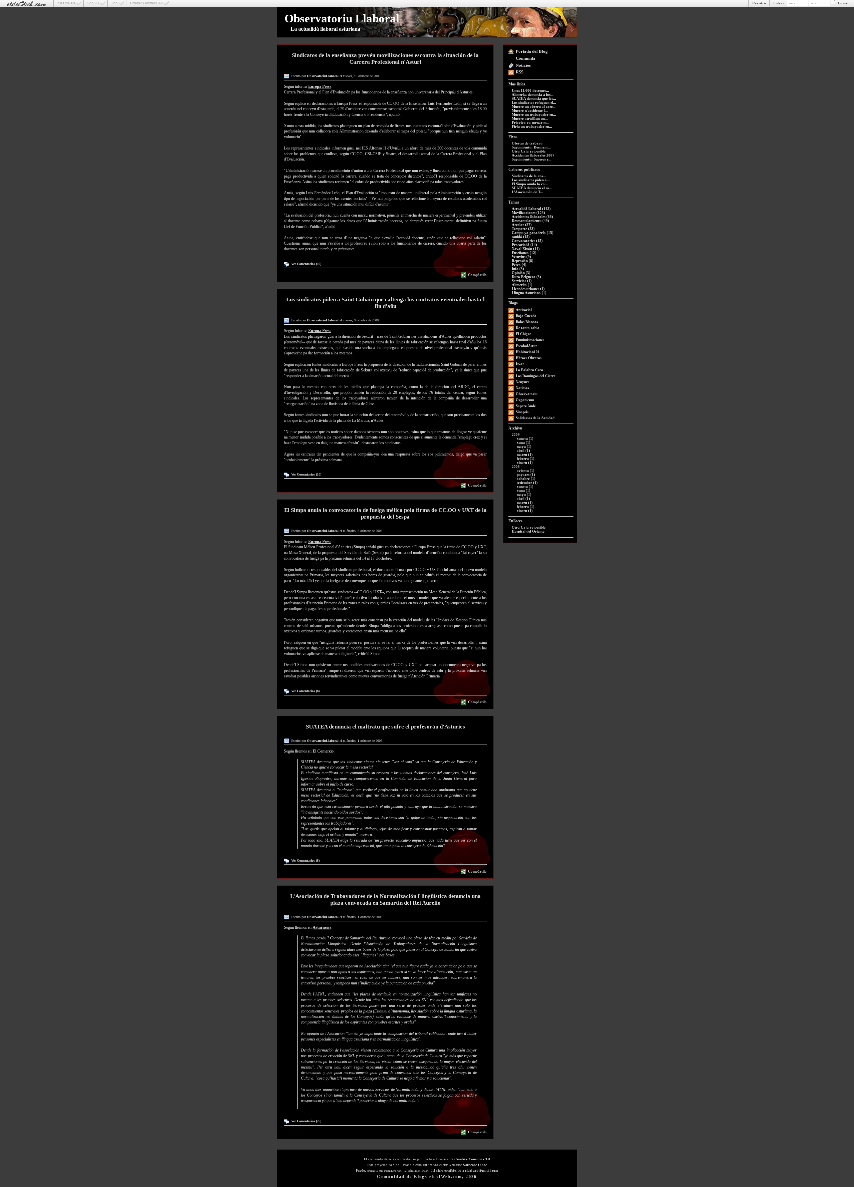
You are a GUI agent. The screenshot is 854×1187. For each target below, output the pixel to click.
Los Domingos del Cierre (535, 376)
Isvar (520, 364)
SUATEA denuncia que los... (534, 98)
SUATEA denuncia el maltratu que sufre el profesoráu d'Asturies (385, 726)
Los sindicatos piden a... (531, 180)
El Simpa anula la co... (530, 184)
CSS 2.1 (93, 3)
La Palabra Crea (529, 370)
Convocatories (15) (527, 241)
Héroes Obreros (528, 358)
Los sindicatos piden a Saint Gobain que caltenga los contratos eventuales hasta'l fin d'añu (385, 302)
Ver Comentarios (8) (305, 691)
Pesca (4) (519, 265)
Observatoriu (526, 394)
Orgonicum (525, 400)
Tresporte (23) (523, 229)
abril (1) (523, 451)
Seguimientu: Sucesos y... (531, 159)
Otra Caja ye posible (528, 151)
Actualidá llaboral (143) (531, 209)
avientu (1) (525, 471)
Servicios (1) (522, 281)
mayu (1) (524, 446)
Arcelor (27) (522, 225)
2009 (516, 434)
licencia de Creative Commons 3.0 (463, 1159)
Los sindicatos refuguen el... (534, 102)
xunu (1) (523, 442)
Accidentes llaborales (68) (532, 217)
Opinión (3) (521, 273)
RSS (114, 3)
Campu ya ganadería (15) (532, 233)
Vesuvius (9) (521, 257)
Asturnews (322, 927)
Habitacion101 (528, 352)
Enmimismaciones (530, 340)
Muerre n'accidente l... (530, 110)
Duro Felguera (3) (526, 277)
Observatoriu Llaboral (342, 18)
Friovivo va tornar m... (530, 122)
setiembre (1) (527, 483)
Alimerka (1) (522, 285)
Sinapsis (522, 412)
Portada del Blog (532, 51)
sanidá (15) (521, 237)
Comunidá (525, 58)
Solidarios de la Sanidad (535, 418)
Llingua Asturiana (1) (529, 293)
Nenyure (522, 382)
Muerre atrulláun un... (530, 118)
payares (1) (526, 475)
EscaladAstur (526, 346)
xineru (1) (525, 463)
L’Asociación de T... (527, 192)
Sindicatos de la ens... (529, 176)
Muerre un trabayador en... (534, 114)
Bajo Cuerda (526, 316)
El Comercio (323, 751)
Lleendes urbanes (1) (528, 289)
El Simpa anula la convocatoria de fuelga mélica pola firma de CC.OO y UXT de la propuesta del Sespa (385, 513)
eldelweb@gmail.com (481, 1170)
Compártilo (477, 275)
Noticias (522, 388)
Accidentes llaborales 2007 (533, 155)
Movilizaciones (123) (528, 213)
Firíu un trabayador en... (532, 126)
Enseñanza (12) (524, 253)
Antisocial (524, 310)
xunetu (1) (525, 438)
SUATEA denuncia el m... (532, 188)
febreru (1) (525, 459)
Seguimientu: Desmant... (531, 147)
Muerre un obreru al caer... (533, 106)
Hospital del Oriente (528, 531)
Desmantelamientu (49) (530, 221)
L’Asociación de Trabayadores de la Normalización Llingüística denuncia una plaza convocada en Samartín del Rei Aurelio (385, 899)
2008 (516, 467)
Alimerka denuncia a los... (532, 94)
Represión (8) (522, 261)
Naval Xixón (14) (526, 249)
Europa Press (319, 86)
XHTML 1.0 (66, 3)
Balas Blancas (527, 322)
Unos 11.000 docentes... (530, 90)
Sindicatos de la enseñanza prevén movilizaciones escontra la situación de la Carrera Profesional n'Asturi (385, 58)
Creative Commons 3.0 (146, 3)
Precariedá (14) (524, 245)
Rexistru (759, 3)
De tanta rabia (527, 328)
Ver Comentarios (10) (306, 264)
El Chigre (523, 334)
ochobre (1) (526, 479)
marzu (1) (525, 455)
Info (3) (518, 269)
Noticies (523, 65)
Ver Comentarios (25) (306, 1121)
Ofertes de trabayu (527, 143)
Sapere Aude (526, 406)
